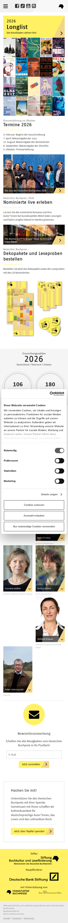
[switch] (59, 460)
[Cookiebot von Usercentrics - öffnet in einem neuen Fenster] (49, 394)
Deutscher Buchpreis (61, 5)
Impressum (17, 918)
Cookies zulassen (34, 504)
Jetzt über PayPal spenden (29, 831)
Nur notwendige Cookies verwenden (34, 526)
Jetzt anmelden (31, 764)
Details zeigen (49, 494)
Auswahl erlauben (34, 515)
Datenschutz (29, 918)
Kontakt (6, 918)
